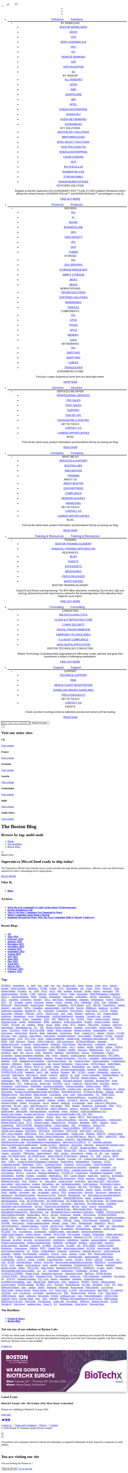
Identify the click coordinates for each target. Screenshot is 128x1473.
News (45, 1228)
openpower (6, 1195)
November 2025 (15, 946)
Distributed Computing (101, 1172)
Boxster (61, 1159)
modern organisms (115, 1217)
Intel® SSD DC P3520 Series (62, 1156)
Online (23, 1103)
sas (107, 1226)
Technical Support (73, 675)
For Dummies (30, 1254)
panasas (73, 1254)
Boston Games (41, 1122)
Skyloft (119, 1091)
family (110, 1267)
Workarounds (85, 1223)
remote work (73, 1038)
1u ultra (100, 1267)
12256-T (21, 1259)
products (91, 1069)
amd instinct (7, 1027)
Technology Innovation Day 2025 (105, 1150)
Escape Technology (62, 1063)
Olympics (72, 1122)
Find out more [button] (70, 199)
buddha (13, 1192)
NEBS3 (85, 1281)
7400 (86, 1226)
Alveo (114, 1122)
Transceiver (73, 367)
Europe (110, 1033)
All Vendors (73, 79)
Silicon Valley (27, 1276)
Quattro (113, 1010)
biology (14, 1220)
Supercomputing (9, 994)
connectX (35, 1245)
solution (31, 1024)
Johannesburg (82, 1161)
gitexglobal (47, 1184)
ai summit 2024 (95, 1097)
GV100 (120, 1033)
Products (58, 204)
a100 (36, 991)
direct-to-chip (27, 1220)
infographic (102, 1072)
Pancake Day (100, 1209)
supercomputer (91, 1256)
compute (78, 1027)
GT (79, 1159)
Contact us (73, 428)
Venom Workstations (73, 181)
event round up (32, 1265)
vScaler (23, 994)
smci (23, 1287)
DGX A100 (59, 1234)
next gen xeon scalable (50, 1198)
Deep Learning (18, 988)
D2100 (114, 1301)
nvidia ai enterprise (55, 1038)
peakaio (51, 1100)
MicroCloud (40, 1281)
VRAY (53, 1186)
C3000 (12, 1147)
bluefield (23, 1245)
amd (46, 985)
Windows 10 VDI (82, 1237)
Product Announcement (13, 1242)
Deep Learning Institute (36, 1178)
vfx (117, 1259)
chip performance (9, 1226)
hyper (55, 1055)
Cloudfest (37, 1008)
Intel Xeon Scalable (11, 1119)
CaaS (63, 1254)
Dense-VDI (99, 1125)
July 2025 (12, 956)
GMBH (99, 1212)
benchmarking (105, 1206)
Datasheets (73, 566)
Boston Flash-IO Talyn (12, 1122)
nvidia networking (73, 1022)
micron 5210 (56, 1226)
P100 (24, 1030)
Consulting (56, 607)
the (100, 1153)
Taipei (27, 1063)
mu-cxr (29, 1052)
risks (3, 1161)
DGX (44, 991)
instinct (80, 1047)
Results (14, 1108)
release (109, 1047)
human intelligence (76, 1097)
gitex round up (22, 1184)
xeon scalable (84, 1036)
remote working (102, 1022)
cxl (96, 1170)
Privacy (43, 1425)
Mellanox (32, 988)
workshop (111, 1203)
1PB (98, 1156)
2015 (111, 1159)
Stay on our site (9, 1469)
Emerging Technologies (73, 634)
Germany (105, 1024)
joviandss (5, 1254)
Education (52, 1033)
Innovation (82, 994)
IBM (73, 99)
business (64, 1055)
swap (23, 1159)
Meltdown (91, 1008)
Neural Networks (18, 1186)
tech (51, 1139)
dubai (56, 1066)
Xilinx (52, 1050)
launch (96, 991)
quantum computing (53, 1086)
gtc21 (52, 991)
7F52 (118, 1105)
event (97, 985)
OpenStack (6, 1086)
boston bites (40, 1050)
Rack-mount (77, 1287)
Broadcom (87, 1105)
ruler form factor (87, 1290)
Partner (49, 1002)
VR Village (94, 1186)
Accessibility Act (98, 1100)
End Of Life (68, 1008)
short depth (36, 1147)
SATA (40, 1013)
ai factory (69, 1139)
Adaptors (73, 357)
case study (17, 1008)
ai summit (26, 1044)
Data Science (68, 1044)
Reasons (65, 1072)
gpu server (88, 1089)
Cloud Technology (102, 1164)
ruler (111, 1030)
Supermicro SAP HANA (68, 1267)
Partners (97, 1228)
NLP (63, 1192)
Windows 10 (109, 1089)
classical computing (56, 1256)
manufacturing (64, 1237)
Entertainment (35, 1058)
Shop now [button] (70, 382)
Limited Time (54, 1248)
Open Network (89, 1220)
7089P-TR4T (107, 1094)
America (71, 1186)
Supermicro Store (73, 1273)
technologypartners (71, 1184)
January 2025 (14, 971)
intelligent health (45, 1209)
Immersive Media (43, 1125)
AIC (73, 1125)
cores (37, 1052)
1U (92, 1156)
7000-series (28, 1153)
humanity (101, 1041)
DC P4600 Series (17, 1156)
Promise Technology (65, 1058)
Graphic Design (105, 1245)
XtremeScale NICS (83, 1265)
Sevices (55, 1254)
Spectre (80, 1008)
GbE (15, 1077)
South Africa (67, 1161)
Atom (4, 1030)
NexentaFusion (83, 1228)
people (4, 1066)
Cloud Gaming (61, 1125)
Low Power (107, 1287)
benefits (20, 1175)
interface (5, 1063)
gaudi (88, 1198)
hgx (14, 1231)
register (117, 1189)
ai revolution (7, 1172)
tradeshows (72, 1240)
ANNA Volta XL (45, 1041)
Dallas (21, 1267)
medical (54, 1072)
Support (73, 410)
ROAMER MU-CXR (73, 171)
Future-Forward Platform (56, 1206)
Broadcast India (9, 1058)
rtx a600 (70, 1245)
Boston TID (70, 1150)
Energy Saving (22, 1290)
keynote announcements (73, 1069)
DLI (76, 1002)
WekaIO (53, 1298)
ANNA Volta (111, 1295)
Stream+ (104, 1122)
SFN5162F (87, 1128)
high (40, 1189)
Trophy (49, 1117)
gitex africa (50, 1181)
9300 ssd (69, 1226)
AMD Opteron (8, 1295)
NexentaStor (67, 1228)
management (39, 1063)
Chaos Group (81, 1063)
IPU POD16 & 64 (73, 167)
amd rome (6, 1105)
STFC (39, 1164)
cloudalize (103, 1069)
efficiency (17, 1063)
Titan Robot (25, 1094)
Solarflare (113, 1002)
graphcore (90, 1013)
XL (35, 1027)
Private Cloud (26, 1298)
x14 (15, 1293)
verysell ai (72, 1100)
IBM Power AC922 (73, 137)
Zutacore (112, 1044)
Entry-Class (61, 1290)
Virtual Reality (21, 1005)
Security (38, 999)
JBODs (73, 284)
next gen (5, 1075)
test (21, 1052)
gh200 (115, 1248)
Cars (100, 1293)
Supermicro (73, 124)
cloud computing (100, 1061)
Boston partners (89, 1077)
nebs (64, 1281)
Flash (76, 1033)
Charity (110, 1052)
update (121, 1089)
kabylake (88, 1145)
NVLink (15, 1024)
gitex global (7, 1184)
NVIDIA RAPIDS (107, 1214)
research (23, 1036)
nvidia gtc (54, 1069)
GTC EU (98, 1237)
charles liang (21, 1033)
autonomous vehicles (11, 1189)
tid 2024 (91, 1248)
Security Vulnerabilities (57, 1133)
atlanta (19, 1265)
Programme (98, 1234)
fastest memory (44, 1153)
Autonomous (20, 1248)
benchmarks (28, 1128)
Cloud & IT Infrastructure (73, 619)
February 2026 (15, 939)
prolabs (61, 1100)
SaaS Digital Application (73, 644)
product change (33, 1234)
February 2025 (15, 969)
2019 (96, 1002)
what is (106, 1156)
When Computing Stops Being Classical (28, 915)
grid (63, 1013)
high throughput (9, 1200)
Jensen (89, 1189)
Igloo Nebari (47, 1267)
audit (21, 1217)
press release (118, 1226)
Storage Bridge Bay (73, 269)
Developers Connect (110, 1184)
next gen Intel (8, 1209)
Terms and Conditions (25, 1425)
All (73, 212)
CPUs (73, 320)
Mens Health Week (82, 1209)
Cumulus (5, 1077)
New (24, 1181)
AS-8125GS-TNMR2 (12, 1273)
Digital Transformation (73, 629)
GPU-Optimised (91, 1276)
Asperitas (13, 999)
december (97, 1284)
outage (72, 1117)
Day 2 (45, 1214)
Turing (35, 1251)
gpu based (54, 1270)
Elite (111, 1105)
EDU (11, 1237)
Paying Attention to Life (20, 910)
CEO (107, 1284)
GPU (73, 232)
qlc (49, 1063)
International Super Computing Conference (72, 1212)
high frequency (40, 1047)
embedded (106, 1276)
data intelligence (85, 1139)
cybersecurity (114, 1119)
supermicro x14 (53, 1293)
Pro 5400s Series (95, 1203)
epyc (105, 985)
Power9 (62, 1195)
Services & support (73, 460)
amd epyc (117, 1024)
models (4, 1220)
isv (2, 1279)
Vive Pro (82, 1058)
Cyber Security (73, 624)
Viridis (87, 991)
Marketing (73, 503)
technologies (7, 1175)
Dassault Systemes (26, 1279)
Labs (78, 1226)
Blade (73, 222)
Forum (95, 1281)
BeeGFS (107, 1186)
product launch (78, 1055)
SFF (66, 1175)
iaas (43, 1170)
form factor (6, 1033)
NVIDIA (5, 985)
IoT (73, 52)
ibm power (101, 1192)
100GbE (67, 1220)
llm (70, 1061)
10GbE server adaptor (12, 1131)
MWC (106, 1086)
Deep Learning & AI (73, 42)
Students (49, 1119)
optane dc (115, 1072)
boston (89, 985)
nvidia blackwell (112, 1251)
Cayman (71, 1159)
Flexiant (28, 1170)
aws (64, 1117)
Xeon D (47, 1304)
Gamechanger (25, 1097)
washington (114, 1240)
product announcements (38, 1242)
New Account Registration (73, 685)
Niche (37, 1097)
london (109, 1097)
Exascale (119, 1036)
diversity (89, 1192)
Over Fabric (91, 1027)
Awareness (6, 1055)
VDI (98, 1089)
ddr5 (56, 1153)
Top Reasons (44, 1301)
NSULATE (33, 1267)
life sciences (86, 1217)
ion (110, 1077)
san (115, 1186)
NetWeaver (88, 1267)
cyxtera (114, 1069)
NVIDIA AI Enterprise (73, 109)
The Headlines (14, 844)
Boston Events (78, 1293)
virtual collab (95, 1242)
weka (65, 1024)
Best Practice (36, 1212)
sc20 (88, 1005)
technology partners (35, 1100)
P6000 (25, 1080)
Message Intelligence (48, 1172)
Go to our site (25, 1468)
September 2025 (16, 951)
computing (36, 1019)
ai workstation (115, 1262)
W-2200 (27, 1119)
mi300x (99, 1047)
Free (37, 1298)
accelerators (106, 1108)
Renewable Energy (103, 1254)
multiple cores (34, 1304)
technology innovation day (95, 1038)
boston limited (8, 991)
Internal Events (63, 1209)
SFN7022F (44, 1131)
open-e (114, 1083)
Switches (73, 352)
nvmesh (43, 996)
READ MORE (8, 876)
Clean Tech (6, 1256)
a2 (45, 1147)
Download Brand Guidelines (73, 690)
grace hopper (103, 1248)
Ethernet (18, 1013)
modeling (76, 1279)
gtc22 (39, 1072)
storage (4, 988)
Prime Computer (64, 1030)
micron (113, 985)
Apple (65, 1223)
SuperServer (109, 1005)
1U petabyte (117, 1290)
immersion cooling (51, 1220)
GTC (61, 988)
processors (107, 991)
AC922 (81, 1072)
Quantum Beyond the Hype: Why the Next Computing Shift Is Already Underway (50, 917)
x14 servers (24, 1293)
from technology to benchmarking (43, 1142)
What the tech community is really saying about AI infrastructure (41, 907)
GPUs (73, 330)
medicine (65, 1103)
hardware (103, 1008)
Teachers (38, 1119)
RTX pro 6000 (37, 1030)
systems (30, 1175)
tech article (43, 1295)
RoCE (111, 1223)
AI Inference (84, 1125)
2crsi (65, 1094)
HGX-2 (20, 1172)
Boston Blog (33, 1214)
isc (30, 991)
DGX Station (77, 1005)
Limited (17, 1254)
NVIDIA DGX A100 (11, 1072)
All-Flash (5, 1293)
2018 (46, 1019)
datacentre (68, 996)
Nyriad (108, 1036)
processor (38, 1002)
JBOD (4, 1159)
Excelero (22, 991)
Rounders (84, 1122)
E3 (55, 1304)
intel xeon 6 (32, 1075)
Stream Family (73, 176)
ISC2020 (5, 1231)
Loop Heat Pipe (55, 1259)
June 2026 (12, 936)
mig (33, 1192)
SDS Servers (73, 264)
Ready (4, 1186)
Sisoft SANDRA (71, 1128)
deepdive (41, 1139)
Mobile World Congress (13, 1089)
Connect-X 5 (88, 1033)
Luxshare (23, 1167)
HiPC (95, 1122)
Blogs (10, 891)
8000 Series (30, 1133)
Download (35, 1186)
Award (27, 1047)
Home (10, 841)
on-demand (70, 1242)
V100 (32, 994)
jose (122, 1186)
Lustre (30, 1089)
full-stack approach (72, 1080)
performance (97, 999)
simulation (65, 1279)
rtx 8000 (46, 1245)
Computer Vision (52, 1164)
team (15, 1052)
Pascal (115, 1050)
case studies (56, 1105)
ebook (115, 1022)
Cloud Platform (53, 1167)
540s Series (79, 1203)
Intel (73, 104)
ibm (59, 991)
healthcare (6, 1016)
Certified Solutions (73, 297)
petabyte (84, 1156)
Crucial (44, 1226)
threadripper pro (23, 1027)
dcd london (117, 1175)
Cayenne (44, 1159)
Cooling (41, 1259)
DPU (42, 1248)
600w (122, 1136)
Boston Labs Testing (11, 1114)
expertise (105, 1167)
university (16, 1153)
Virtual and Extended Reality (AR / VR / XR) (69, 1114)
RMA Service (73, 470)
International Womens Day (14, 1212)
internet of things (82, 1030)
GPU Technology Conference (31, 1237)
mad (29, 1281)
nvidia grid (36, 1080)
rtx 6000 (107, 1189)
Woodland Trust (44, 1276)
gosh (3, 1156)
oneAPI (28, 1050)
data (14, 1036)
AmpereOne (7, 1125)
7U (97, 1094)
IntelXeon (64, 1145)
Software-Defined (10, 1287)
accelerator (54, 1111)
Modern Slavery (73, 498)
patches (103, 1077)
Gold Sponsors (90, 1184)
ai (27, 985)
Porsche (33, 1033)
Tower (73, 252)
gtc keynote (50, 1189)
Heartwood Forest (97, 1055)
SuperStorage (65, 1304)
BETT (81, 1117)
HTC (3, 1002)
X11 (108, 1050)
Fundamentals (43, 1016)
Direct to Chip (8, 1136)
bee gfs (54, 1214)
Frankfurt (98, 1036)
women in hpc (75, 1192)
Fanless (73, 307)
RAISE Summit (26, 1284)
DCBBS (40, 1284)
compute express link (82, 1170)
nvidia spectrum (9, 1245)
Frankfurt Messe (110, 1075)
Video (90, 1019)
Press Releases (73, 576)
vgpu (69, 1013)
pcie (3, 1139)
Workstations (78, 1066)
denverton (23, 1147)
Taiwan (85, 1052)
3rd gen (38, 1206)
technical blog (28, 1139)
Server (63, 994)
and (57, 1184)
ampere (121, 1005)
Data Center (7, 1290)
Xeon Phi (48, 1262)
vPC (19, 1083)
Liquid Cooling (73, 157)
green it (55, 1192)
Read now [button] (70, 447)
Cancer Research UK (11, 1150)
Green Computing (91, 1075)
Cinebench (55, 1128)
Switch (109, 999)
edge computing (85, 1094)
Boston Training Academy (73, 543)
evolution (99, 1217)
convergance (7, 1100)
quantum (79, 1016)
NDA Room (89, 1214)
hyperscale (65, 1214)
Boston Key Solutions (73, 132)
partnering (94, 1167)
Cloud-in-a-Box (82, 1061)
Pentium (90, 1133)
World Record (72, 1284)
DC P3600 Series (55, 1200)
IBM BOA (100, 1262)
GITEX (80, 1019)
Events (73, 561)
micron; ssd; (7, 1228)
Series (25, 1019)
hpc (58, 985)
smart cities (29, 1189)
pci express (13, 1139)
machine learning (19, 996)
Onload (99, 1265)
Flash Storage (37, 1167)
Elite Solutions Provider (13, 1214)
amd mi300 (21, 1111)
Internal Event (58, 1122)
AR (41, 1027)
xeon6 (43, 1075)
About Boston (73, 483)
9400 (101, 1226)
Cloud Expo (66, 1033)
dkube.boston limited (74, 1248)
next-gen (83, 1119)
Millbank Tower (9, 1094)
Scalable (19, 1002)
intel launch (18, 1075)
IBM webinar (110, 1298)
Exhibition (63, 1005)
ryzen (30, 1016)
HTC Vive (30, 1038)
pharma (54, 1103)
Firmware (63, 1287)
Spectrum (62, 1217)
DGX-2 (116, 996)
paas (49, 1170)
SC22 (4, 1265)
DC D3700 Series (10, 1203)
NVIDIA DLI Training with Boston (73, 548)
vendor (89, 1153)
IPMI (46, 1022)
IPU (73, 242)
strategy (120, 1159)
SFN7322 (98, 1131)
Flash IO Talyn (61, 1170)
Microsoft (6, 1047)
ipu (88, 1066)
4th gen (75, 1206)
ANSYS (10, 1279)
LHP (11, 1041)
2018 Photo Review (71, 1091)
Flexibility (117, 1220)
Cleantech (69, 1164)
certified (47, 1234)
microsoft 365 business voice (110, 1145)
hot (16, 1159)
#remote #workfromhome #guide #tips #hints (37, 1091)
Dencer (37, 1262)
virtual (50, 1030)
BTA (72, 1024)
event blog (80, 1181)
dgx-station (71, 1301)
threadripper (19, 1016)
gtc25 (43, 1069)
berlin (48, 1066)
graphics (83, 1242)
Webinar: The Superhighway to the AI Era (81, 1298)
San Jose (5, 1036)
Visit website (7, 745)
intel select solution (10, 1019)
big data (34, 1069)
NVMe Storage (103, 1273)
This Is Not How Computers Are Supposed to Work (34, 912)
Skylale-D (6, 1304)
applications (107, 1256)
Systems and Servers (34, 1114)
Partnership (70, 999)
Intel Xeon (57, 999)
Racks (103, 1270)
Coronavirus (81, 1172)
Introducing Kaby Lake (12, 1142)
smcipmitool (65, 1265)
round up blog (65, 1181)
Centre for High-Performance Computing (37, 1161)
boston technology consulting (29, 1055)
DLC (49, 1284)
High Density (73, 237)
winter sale (58, 1301)
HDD (4, 1041)
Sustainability (99, 1030)
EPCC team (16, 1066)
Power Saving (40, 1290)
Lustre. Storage (77, 1175)
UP (113, 1284)
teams (4, 1147)
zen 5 (72, 1047)
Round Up (30, 1010)
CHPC (11, 1161)
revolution (59, 1097)
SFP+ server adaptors (11, 1133)
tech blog (104, 1083)
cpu (52, 985)
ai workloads (78, 1103)
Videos (118, 1267)
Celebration (81, 1270)
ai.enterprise (40, 1231)
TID (53, 1019)
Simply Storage (73, 274)
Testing (4, 1108)
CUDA (5, 1024)
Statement (51, 1287)
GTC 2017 (34, 1228)
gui (46, 1212)
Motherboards (96, 1050)
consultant (41, 1175)
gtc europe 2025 (42, 1240)
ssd (81, 988)
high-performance (93, 1295)
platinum (59, 1052)
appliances (74, 1281)
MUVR (97, 1005)
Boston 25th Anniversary (63, 1178)
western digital (110, 1013)
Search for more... (40, 723)
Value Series (111, 1293)
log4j (45, 1265)
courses (5, 1153)
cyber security (31, 1150)
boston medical (40, 1044)
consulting (94, 1058)
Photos (28, 1066)
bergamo (84, 1108)
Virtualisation (73, 67)
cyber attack (47, 1150)
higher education (114, 1234)
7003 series (93, 1024)
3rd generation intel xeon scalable (17, 1270)
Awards (68, 1002)
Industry (40, 1117)
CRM (118, 1172)
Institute (74, 1111)
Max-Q (91, 1136)
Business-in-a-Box (10, 1181)
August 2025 (14, 954)
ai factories (25, 999)
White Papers (73, 581)
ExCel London (83, 1164)
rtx (23, 1024)
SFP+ (98, 1128)
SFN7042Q (58, 1131)
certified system (56, 1231)
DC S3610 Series (30, 1203)
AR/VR (73, 32)
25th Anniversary (65, 1041)
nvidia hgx (75, 1276)
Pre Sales (73, 400)
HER (3, 1237)
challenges (31, 1217)
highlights (58, 1242)
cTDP (23, 1108)
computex (84, 999)
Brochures (73, 571)
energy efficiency (58, 1108)
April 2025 (13, 964)
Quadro (88, 1022)
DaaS (4, 1192)
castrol (28, 1002)
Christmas (96, 1161)
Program (17, 1047)
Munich (65, 1066)
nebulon (74, 1217)
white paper (49, 1036)
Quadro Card (21, 1069)
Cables (73, 362)
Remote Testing (25, 1136)
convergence (77, 1153)
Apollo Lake (77, 1133)
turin (25, 1105)
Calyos (68, 1259)
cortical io (31, 1172)
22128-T (79, 1259)
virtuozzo (31, 1295)
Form (45, 1186)
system (91, 1072)
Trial (44, 1298)
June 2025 (12, 959)
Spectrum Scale (9, 1022)
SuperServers (72, 1052)
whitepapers (7, 1080)
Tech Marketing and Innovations (17, 1117)
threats (58, 1150)
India (42, 1033)
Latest (52, 1237)
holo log (84, 1100)
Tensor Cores (51, 1013)
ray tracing (58, 1245)
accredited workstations (12, 1281)
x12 (38, 1270)
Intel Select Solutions (73, 142)
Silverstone (6, 1091)
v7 (89, 1142)
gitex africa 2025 (96, 1181)
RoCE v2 (38, 1066)
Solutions (57, 19)
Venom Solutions (73, 292)
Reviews (20, 1041)
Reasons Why (102, 1080)
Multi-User (63, 1019)
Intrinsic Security (100, 1301)
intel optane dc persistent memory (104, 1195)
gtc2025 (62, 1189)
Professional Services (73, 395)
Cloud (89, 988)
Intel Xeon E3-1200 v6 (74, 1142)
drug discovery (85, 1044)
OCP (73, 162)
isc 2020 (114, 1008)
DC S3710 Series (49, 1203)
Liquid (31, 1259)
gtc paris (28, 1240)
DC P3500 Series (35, 1200)
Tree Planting (60, 1276)
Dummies (44, 1254)
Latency (53, 1077)
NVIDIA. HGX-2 (58, 1147)
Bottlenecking (40, 1077)
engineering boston (93, 1279)
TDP (31, 1108)
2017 (3, 999)
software (42, 994)
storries (64, 1153)
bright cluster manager (12, 1234)
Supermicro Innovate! (52, 1273)
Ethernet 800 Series (73, 1198)
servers (93, 996)
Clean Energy (21, 1086)
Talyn (97, 988)
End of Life (73, 415)
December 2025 (15, 944)
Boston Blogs (8, 1083)
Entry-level (19, 1304)
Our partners (73, 488)
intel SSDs (103, 1290)
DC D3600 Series (114, 1200)
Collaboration (118, 1061)
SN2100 (119, 999)
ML (73, 1072)
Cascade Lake (93, 1016)
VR (117, 991)
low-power (119, 1276)
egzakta (36, 1184)
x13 (51, 1290)
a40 (78, 1245)
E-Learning (34, 1103)
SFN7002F (30, 1131)
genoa (65, 1111)
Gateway (53, 1075)
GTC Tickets (112, 1237)
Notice (118, 1027)
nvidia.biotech (48, 1251)
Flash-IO (107, 988)
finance (115, 1019)
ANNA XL (7, 1069)
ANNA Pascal (98, 1063)
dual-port (82, 1050)
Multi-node (53, 1281)
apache (53, 1265)
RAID (89, 1259)
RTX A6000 (89, 1245)
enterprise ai (114, 1192)
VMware (29, 1013)
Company (57, 453)
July (53, 1217)
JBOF (115, 1156)
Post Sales (73, 405)
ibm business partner (25, 1195)
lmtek (57, 1024)
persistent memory (66, 1036)
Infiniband (86, 1002)
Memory (73, 335)
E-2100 (73, 1290)
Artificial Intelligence (62, 1016)
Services (58, 387)
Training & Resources (49, 536)
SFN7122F (71, 1131)
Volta (71, 994)
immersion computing (12, 1178)
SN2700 (75, 1077)
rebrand (55, 1223)
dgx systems (74, 1234)
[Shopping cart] (67, 13)
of (96, 1153)
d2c (38, 1220)
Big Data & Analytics (73, 614)
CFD (73, 37)
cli (71, 1075)
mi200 (94, 1108)
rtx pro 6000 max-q (76, 1136)
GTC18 (103, 1010)
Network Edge (96, 1304)
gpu (40, 985)
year (107, 1153)
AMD (73, 89)
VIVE (119, 1038)
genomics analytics (102, 1142)
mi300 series (7, 1111)
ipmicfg (63, 1075)
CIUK (107, 1161)
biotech (81, 1024)
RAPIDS (57, 1083)
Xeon (80, 985)
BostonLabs (74, 1195)
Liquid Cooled (115, 1133)
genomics (62, 1251)
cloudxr (59, 1139)
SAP (73, 62)
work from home (52, 1080)
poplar (96, 1066)
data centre (6, 1013)
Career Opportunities (73, 433)
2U (44, 1270)
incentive (109, 1242)
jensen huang (36, 1005)
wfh (3, 1262)
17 (36, 1159)
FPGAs (73, 325)
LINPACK (42, 1128)
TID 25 (82, 1150)
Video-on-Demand (10, 1128)
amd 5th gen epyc (39, 1105)
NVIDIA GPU (73, 114)
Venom (30, 1041)
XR (112, 1038)
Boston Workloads (73, 27)
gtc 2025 (17, 1240)
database (5, 1061)
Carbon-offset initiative (95, 1159)
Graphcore (73, 94)
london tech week (10, 1044)
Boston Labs (73, 465)
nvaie (114, 1080)
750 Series (66, 1203)
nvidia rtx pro (30, 1083)
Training (73, 475)
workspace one (67, 1295)
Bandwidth (25, 1077)
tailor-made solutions (11, 1170)
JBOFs (73, 279)
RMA (73, 680)
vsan (79, 1295)
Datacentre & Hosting (73, 420)
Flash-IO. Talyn (9, 1298)
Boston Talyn (108, 1066)
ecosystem (24, 1192)
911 (53, 1159)
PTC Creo (43, 1279)
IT (122, 1075)
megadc (77, 1214)
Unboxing (49, 1010)
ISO (90, 1254)
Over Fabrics (76, 1010)
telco (46, 1217)
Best (58, 1117)
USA (62, 1186)
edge (72, 1094)
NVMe (43, 988)
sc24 (11, 1265)
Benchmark (72, 988)
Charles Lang (74, 1089)
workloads (100, 1044)
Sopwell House (24, 1262)
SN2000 (5, 1223)
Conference (62, 1010)
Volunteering (97, 1052)
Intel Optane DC (95, 1117)
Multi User (21, 1228)
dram (89, 1103)
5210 (19, 1038)
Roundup (50, 1005)
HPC (73, 47)
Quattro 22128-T (48, 1145)
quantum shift (75, 1256)
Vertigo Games (93, 1086)
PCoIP (11, 1262)
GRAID (98, 1259)
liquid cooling (8, 1038)
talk (46, 1072)
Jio (40, 1217)
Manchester (27, 1164)
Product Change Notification (50, 1136)
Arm (103, 1002)
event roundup (76, 1189)
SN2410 (64, 1077)
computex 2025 (108, 1170)
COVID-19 (67, 1172)
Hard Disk (30, 1301)
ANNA (118, 1047)
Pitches (112, 1178)
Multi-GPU (111, 1136)
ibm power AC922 (46, 1195)
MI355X (101, 1133)
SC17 (29, 1122)
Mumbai (48, 1058)
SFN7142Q (85, 1131)
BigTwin (89, 1273)
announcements (98, 1240)
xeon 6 (92, 1206)
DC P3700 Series (94, 1200)
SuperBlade (42, 1089)
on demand (43, 1192)
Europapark (100, 1105)
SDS (120, 1284)
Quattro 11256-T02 (73, 147)
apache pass (30, 1198)
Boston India (105, 1027)
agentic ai (47, 1097)
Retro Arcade (40, 1094)
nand (93, 1226)
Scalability (105, 1220)
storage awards (8, 1267)
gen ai (46, 1103)
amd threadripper (38, 1111)
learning (85, 1240)
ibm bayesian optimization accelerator (73, 1262)
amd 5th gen (42, 1108)
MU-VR (82, 1186)
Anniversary (67, 1270)
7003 (66, 1105)
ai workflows (25, 1231)
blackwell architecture (92, 1231)
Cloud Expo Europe (56, 1061)
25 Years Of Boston (93, 1091)
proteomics (74, 1251)
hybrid (54, 1295)
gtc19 (67, 1083)
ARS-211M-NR (24, 1125)
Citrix (73, 1223)
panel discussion (98, 1119)
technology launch (102, 1198)
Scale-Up (104, 1175)
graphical (5, 1052)
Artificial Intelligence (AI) (93, 1111)
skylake (106, 1016)
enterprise (47, 1052)
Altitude (109, 1091)
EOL (22, 1200)
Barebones (73, 302)
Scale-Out (93, 1175)
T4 (28, 1251)
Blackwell (6, 1005)
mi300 (90, 1047)
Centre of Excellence (66, 1119)
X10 (41, 1133)
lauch (84, 1206)
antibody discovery (92, 1251)
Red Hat (59, 1284)
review (58, 1002)
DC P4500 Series (36, 1156)
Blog (73, 556)
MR (18, 1080)
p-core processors (25, 1209)
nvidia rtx (77, 1083)
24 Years (93, 1270)
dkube (40, 1024)
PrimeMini (36, 1086)
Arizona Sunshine (74, 1086)
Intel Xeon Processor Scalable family (19, 1145)
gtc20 (40, 1038)
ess (84, 1195)
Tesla (116, 988)
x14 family (38, 1293)
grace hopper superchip (12, 1251)
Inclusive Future (9, 1103)
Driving (92, 1293)
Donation (103, 1147)
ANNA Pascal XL (115, 1212)
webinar (67, 991)
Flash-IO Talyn (8, 1217)
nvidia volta (109, 1228)
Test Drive (14, 1030)
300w (100, 1136)
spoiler (41, 1287)
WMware (84, 1301)
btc (72, 1019)
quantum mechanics (34, 1256)
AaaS (21, 1295)
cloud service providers (75, 1167)
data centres (35, 1036)
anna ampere (72, 1231)
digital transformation (111, 1058)
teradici (71, 1050)
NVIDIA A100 (57, 1089)
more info (6, 1414)
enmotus (90, 1178)
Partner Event (32, 1273)
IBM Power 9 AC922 (12, 1301)
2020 (19, 1050)
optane (22, 1022)
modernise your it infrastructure (16, 1206)
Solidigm (109, 1265)
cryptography (7, 1259)
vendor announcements (38, 1223)
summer (115, 1153)
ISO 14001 (113, 1055)
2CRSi (73, 84)
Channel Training (29, 1226)
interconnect (18, 1223)
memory (5, 1008)
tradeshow (56, 1022)
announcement (52, 1008)
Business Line (73, 227)
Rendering (6, 1248)
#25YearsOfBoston (85, 1041)
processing (76, 1145)
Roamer (78, 1013)
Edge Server (81, 1304)
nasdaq (31, 1287)
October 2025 (14, 949)
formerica (55, 1044)
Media (22, 1058)
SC (39, 1010)
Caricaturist (55, 1094)
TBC (66, 1293)
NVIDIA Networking (73, 119)
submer (100, 1033)
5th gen (17, 1105)
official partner (108, 1281)
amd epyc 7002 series (105, 1103)
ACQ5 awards (8, 1097)
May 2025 (12, 961)
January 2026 (14, 941)
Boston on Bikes (88, 1147)
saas (37, 1170)
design (54, 1279)
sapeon (19, 1100)
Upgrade (109, 1259)
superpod (88, 1080)
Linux (77, 1220)
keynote (78, 991)
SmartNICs (99, 1223)
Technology (55, 996)
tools (77, 1075)
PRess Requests (73, 695)
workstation (81, 996)
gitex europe (113, 1181)
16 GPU (74, 1147)
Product (33, 1181)
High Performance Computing (105, 994)
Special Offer (90, 1083)
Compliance (73, 493)
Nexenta (54, 1228)
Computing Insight (10, 1164)
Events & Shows (16, 1318)
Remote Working (73, 57)
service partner (8, 1284)
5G (73, 71)
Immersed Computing (12, 1010)
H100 (81, 1178)
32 (11, 1159)
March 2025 (13, 966)
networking (104, 996)
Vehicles (33, 1248)
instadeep (29, 1072)
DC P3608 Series (75, 1200)
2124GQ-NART (9, 1276)
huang (98, 1189)
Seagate (76, 1105)
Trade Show (91, 1010)
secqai (49, 1024)
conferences (59, 1240)
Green (82, 1254)
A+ (73, 217)
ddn (48, 1055)
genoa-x (74, 1108)
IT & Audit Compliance (73, 639)
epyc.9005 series (59, 1047)
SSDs (73, 340)
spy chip (86, 1284)
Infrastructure (34, 1022)
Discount (5, 1240)
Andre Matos (113, 1063)
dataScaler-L (55, 1175)
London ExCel (8, 1167)
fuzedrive (101, 1178)
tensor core (45, 1083)
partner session (102, 1019)
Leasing (86, 1234)
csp (114, 1167)
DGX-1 (5, 996)
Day (30, 1159)
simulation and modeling (32, 1061)
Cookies (54, 1425)
